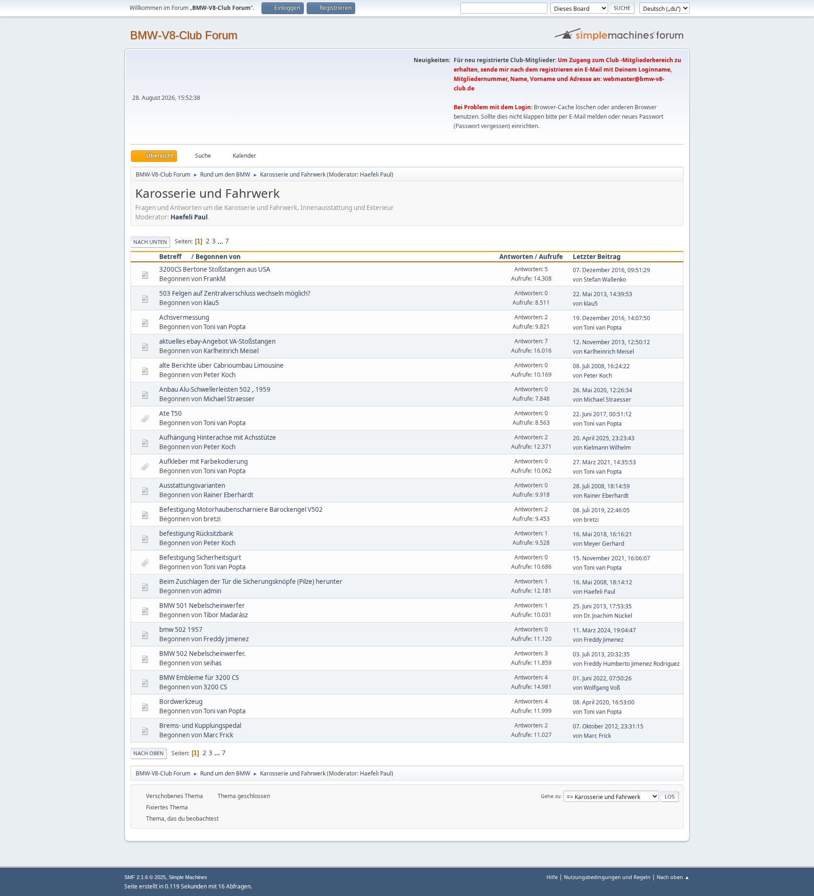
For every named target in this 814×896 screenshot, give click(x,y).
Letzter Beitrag (596, 256)
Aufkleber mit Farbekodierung (203, 461)
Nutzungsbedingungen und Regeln (607, 876)
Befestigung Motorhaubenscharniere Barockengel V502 (241, 509)
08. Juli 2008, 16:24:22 (601, 366)
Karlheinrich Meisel (231, 351)
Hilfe (552, 876)
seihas (212, 663)
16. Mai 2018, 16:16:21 (602, 534)
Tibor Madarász (226, 615)
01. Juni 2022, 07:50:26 (602, 678)
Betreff (170, 256)
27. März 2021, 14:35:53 (604, 462)
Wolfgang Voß (602, 688)
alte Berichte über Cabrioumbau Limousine (221, 365)
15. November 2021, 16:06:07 (611, 558)
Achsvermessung (184, 317)
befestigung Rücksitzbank (196, 533)
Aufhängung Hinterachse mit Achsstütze (217, 437)
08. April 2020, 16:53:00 (604, 702)
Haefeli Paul (375, 174)
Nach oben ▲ (673, 876)
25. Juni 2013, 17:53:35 (602, 606)
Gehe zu (551, 795)
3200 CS (215, 687)
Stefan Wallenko (605, 279)
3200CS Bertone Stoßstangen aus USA (214, 269)
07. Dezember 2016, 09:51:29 (611, 270)
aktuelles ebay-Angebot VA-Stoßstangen (217, 341)
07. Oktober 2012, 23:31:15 (608, 726)
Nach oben (148, 753)
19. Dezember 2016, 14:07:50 (611, 318)
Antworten (516, 256)
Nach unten (150, 241)
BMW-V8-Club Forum (183, 35)
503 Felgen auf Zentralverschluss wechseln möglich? (234, 293)
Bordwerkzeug (181, 701)
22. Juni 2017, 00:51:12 (602, 414)
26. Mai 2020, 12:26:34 (602, 390)
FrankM (215, 278)
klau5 (211, 303)
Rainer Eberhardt (228, 495)
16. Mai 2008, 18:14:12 (602, 582)
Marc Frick (218, 735)
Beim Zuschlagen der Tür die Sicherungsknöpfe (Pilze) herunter (250, 581)
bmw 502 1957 (181, 629)
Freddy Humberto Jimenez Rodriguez (632, 664)
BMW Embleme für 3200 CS (199, 677)
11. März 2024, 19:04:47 (604, 630)
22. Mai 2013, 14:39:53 (602, 294)
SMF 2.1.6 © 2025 (145, 877)
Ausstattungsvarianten (192, 485)
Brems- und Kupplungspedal (200, 725)
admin (212, 591)
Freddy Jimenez (226, 639)
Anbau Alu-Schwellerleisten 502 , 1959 (214, 389)
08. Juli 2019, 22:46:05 (601, 510)
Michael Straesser (229, 399)
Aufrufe (551, 256)
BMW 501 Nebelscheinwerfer (202, 605)
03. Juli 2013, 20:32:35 (601, 654)
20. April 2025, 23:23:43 (604, 438)
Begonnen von (218, 256)
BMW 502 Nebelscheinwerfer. (202, 653)
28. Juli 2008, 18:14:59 (601, 486)
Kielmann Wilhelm (607, 448)
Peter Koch (220, 375)
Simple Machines (188, 877)
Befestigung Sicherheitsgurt (200, 557)
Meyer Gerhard (604, 544)
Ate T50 (170, 413)
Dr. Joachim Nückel (608, 616)
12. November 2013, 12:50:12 (611, 342)
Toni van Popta (224, 327)
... (221, 241)
